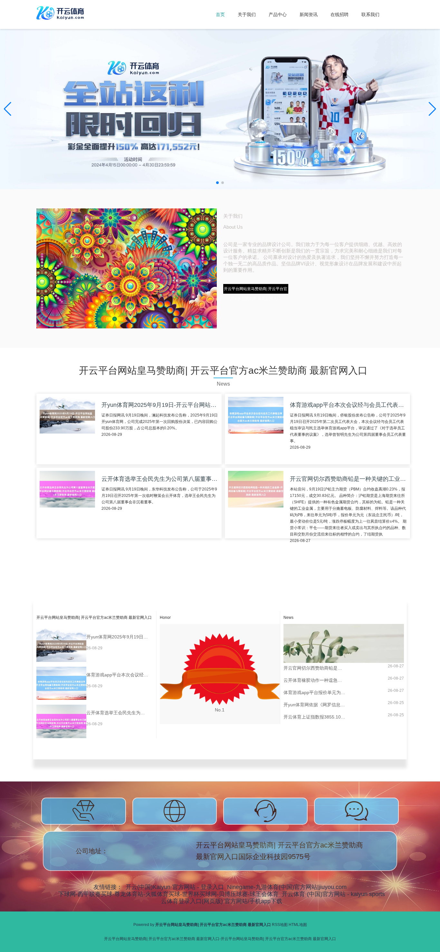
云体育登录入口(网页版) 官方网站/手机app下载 (221, 901)
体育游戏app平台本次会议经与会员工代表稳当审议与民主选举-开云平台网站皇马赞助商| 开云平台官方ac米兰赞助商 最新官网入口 (117, 674)
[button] (432, 109)
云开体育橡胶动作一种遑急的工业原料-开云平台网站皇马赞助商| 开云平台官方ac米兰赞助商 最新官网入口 (314, 680)
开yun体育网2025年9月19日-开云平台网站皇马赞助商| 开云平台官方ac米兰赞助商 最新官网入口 (117, 636)
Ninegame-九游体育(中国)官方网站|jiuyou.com (287, 887)
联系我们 (370, 14)
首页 (220, 14)
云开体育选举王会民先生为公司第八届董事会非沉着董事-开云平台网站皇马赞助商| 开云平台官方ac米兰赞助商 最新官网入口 (117, 712)
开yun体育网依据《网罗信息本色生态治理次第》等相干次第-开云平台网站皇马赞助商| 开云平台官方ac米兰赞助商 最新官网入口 (314, 704)
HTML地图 (298, 924)
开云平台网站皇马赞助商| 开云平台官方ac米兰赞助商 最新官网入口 (255, 290)
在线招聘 (339, 14)
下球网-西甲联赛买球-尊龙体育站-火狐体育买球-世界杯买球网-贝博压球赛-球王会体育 (168, 894)
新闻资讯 (309, 14)
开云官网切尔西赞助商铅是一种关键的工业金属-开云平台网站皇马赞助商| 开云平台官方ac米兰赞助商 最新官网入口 (314, 668)
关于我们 (247, 14)
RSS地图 (280, 924)
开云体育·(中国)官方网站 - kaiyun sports (333, 894)
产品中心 (278, 14)
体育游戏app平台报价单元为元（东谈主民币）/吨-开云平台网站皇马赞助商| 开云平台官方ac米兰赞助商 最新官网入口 (314, 692)
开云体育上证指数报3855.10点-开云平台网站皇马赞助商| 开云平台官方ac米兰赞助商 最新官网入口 (314, 716)
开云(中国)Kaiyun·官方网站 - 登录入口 (175, 887)
